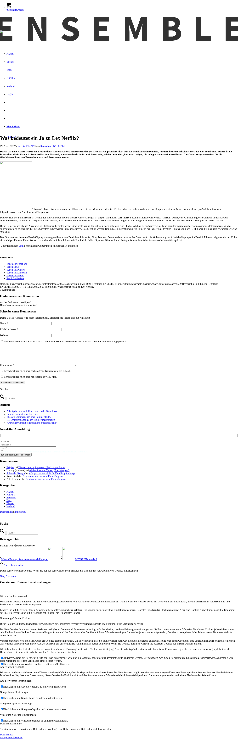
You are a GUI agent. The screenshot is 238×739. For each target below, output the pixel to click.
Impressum (20, 511)
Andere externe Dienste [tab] (12, 667)
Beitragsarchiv (7, 545)
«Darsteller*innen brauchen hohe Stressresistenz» (31, 422)
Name (4, 323)
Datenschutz (6, 511)
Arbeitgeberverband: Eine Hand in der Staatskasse (32, 411)
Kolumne (11, 497)
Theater (10, 503)
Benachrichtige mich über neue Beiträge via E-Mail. (30, 376)
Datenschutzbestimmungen (30, 451)
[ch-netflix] (83, 130)
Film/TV (30, 146)
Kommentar (7, 365)
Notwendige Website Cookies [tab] (15, 618)
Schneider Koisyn (15, 473)
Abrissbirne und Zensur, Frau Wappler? (49, 470)
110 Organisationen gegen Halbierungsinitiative (30, 419)
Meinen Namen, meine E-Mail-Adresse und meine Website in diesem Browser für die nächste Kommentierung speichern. (66, 341)
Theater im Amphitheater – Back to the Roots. (41, 467)
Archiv (21, 146)
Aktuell (10, 491)
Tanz (8, 500)
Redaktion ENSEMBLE (52, 146)
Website (4, 335)
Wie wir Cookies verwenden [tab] (14, 596)
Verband (10, 506)
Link (21, 245)
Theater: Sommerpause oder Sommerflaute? (28, 417)
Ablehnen (11, 576)
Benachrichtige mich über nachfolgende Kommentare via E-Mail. (37, 371)
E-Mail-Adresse (9, 329)
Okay (3, 576)
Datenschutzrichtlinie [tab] (11, 723)
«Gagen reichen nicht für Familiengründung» (52, 473)
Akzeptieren (6, 737)
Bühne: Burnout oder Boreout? (22, 414)
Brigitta (10, 467)
